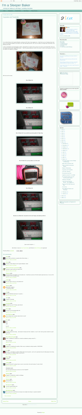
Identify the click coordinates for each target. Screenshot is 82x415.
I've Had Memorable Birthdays (66, 46)
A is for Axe (64, 186)
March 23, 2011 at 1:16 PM (11, 365)
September (65, 148)
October (64, 146)
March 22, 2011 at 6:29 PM (11, 347)
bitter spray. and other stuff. (67, 163)
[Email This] (17, 251)
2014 (62, 136)
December (65, 143)
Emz (7, 319)
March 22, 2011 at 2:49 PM (11, 327)
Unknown (8, 285)
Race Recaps (26, 10)
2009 (62, 197)
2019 (62, 129)
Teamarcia (8, 273)
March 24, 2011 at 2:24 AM (11, 387)
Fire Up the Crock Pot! (66, 173)
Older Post (53, 401)
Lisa (7, 350)
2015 (62, 134)
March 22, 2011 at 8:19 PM (11, 360)
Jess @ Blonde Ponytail (10, 336)
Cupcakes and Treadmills (67, 169)
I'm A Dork (62, 45)
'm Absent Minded (64, 43)
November (65, 145)
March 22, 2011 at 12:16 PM (11, 289)
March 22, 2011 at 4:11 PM (11, 342)
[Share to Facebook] (20, 251)
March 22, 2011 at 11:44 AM (11, 265)
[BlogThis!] (18, 251)
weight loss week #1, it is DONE (68, 175)
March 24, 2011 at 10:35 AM (11, 393)
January (64, 193)
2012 (62, 140)
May (64, 155)
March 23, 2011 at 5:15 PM (11, 376)
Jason (7, 262)
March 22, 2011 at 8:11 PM (11, 354)
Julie (7, 297)
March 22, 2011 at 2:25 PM (11, 306)
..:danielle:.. (8, 330)
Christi (7, 308)
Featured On (10, 10)
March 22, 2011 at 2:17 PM (11, 300)
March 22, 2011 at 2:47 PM (11, 317)
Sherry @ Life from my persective (12, 267)
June (64, 153)
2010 (62, 195)
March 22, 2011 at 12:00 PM (11, 277)
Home (4, 10)
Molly (68, 27)
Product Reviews (34, 10)
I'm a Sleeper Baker (16, 5)
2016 (62, 133)
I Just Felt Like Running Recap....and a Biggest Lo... (68, 182)
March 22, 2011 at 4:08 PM (11, 334)
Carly (7, 256)
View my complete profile (65, 35)
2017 (62, 131)
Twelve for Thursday (66, 179)
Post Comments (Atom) (32, 404)
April (64, 157)
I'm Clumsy (62, 42)
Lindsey (7, 362)
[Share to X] (19, 251)
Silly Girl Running (38, 247)
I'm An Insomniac (63, 44)
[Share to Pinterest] (22, 251)
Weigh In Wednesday (66, 168)
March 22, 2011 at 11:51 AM (11, 270)
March (64, 159)
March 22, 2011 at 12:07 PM (11, 283)
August (64, 150)
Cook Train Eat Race (25, 247)
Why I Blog (62, 41)
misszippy (8, 303)
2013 (62, 138)
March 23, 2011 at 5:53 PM (11, 382)
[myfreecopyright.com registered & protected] (69, 202)
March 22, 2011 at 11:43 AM (11, 259)
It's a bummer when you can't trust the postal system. (68, 177)
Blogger (43, 412)
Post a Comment (8, 395)
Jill (6, 292)
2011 (62, 141)
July (63, 152)
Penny (7, 344)
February (64, 191)
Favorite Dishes (18, 10)
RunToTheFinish (9, 314)
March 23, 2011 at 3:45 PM (11, 371)
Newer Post (5, 401)
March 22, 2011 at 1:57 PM (11, 295)
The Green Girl (9, 384)
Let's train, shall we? (66, 171)
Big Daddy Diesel (9, 390)
